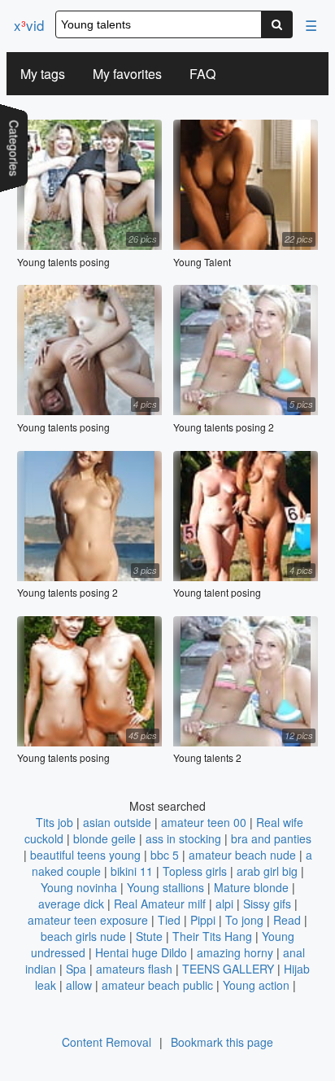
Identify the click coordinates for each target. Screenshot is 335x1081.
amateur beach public (157, 985)
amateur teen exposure (88, 920)
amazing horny (235, 952)
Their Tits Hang (212, 936)
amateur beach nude (242, 855)
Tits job (54, 822)
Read (287, 920)
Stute (149, 936)
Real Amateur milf (160, 903)
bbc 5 (164, 855)
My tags (42, 73)
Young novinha (79, 887)
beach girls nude (83, 936)
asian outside (117, 822)
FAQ (202, 73)
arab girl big (267, 871)
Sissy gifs (267, 903)
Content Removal (106, 1042)
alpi (224, 903)
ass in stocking (183, 838)
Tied (169, 920)
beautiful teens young (85, 855)
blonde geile (104, 838)
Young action (256, 985)
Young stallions (165, 887)
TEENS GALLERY (228, 969)
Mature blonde (251, 887)
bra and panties (271, 838)
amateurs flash (134, 969)
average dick (71, 903)
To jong (244, 920)
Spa (76, 969)
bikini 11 (132, 871)
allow (79, 985)
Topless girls (195, 871)
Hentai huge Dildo (141, 952)
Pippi (202, 920)
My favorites (127, 73)
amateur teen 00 (203, 822)
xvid (29, 25)
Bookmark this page (222, 1042)
